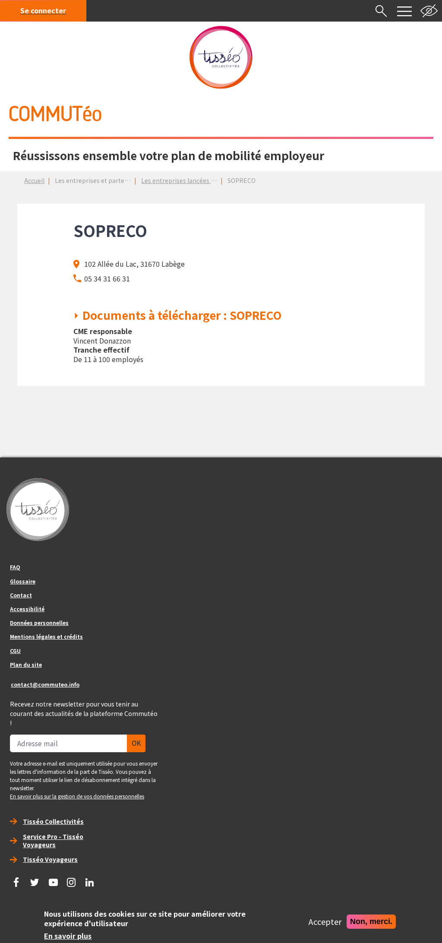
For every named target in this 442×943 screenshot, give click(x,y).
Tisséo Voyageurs (50, 859)
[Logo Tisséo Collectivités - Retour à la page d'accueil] (221, 57)
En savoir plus (68, 936)
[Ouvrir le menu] (404, 11)
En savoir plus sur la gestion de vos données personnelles (77, 796)
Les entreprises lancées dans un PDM (194, 180)
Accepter (325, 921)
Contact (21, 595)
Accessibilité (27, 608)
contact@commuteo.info (45, 684)
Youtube (53, 879)
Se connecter (43, 10)
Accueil (34, 180)
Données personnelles (39, 622)
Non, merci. (371, 921)
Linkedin (89, 879)
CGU (15, 650)
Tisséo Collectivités (53, 821)
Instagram (71, 879)
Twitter (34, 879)
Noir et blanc (429, 11)
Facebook (16, 879)
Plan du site (26, 664)
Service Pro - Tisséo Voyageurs (53, 840)
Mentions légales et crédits (46, 636)
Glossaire (22, 581)
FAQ (15, 567)
